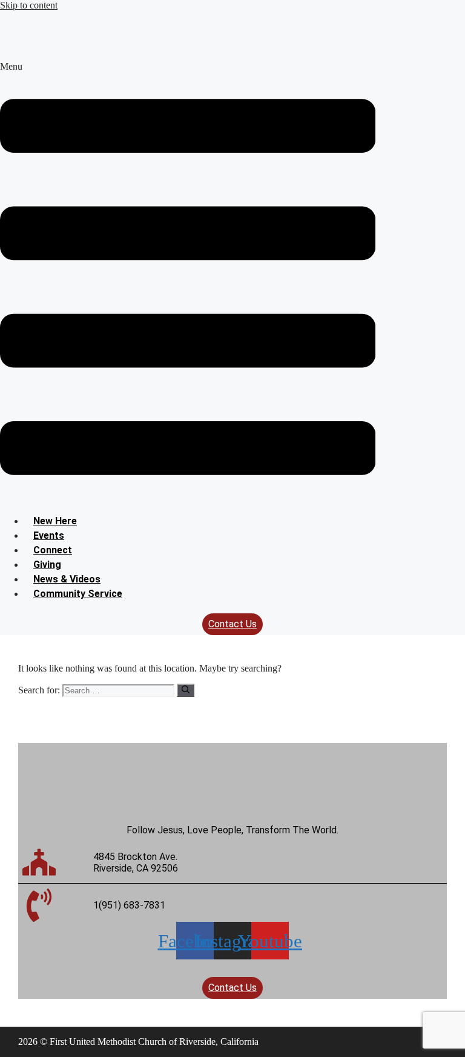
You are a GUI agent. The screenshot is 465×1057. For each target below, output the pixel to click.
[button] (187, 282)
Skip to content (29, 5)
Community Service (77, 593)
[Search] (185, 690)
